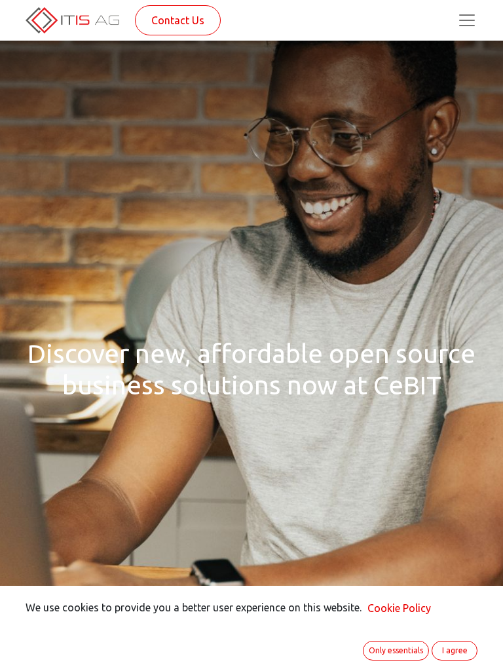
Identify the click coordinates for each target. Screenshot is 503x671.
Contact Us (177, 20)
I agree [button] (455, 650)
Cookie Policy (399, 608)
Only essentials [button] (396, 650)
